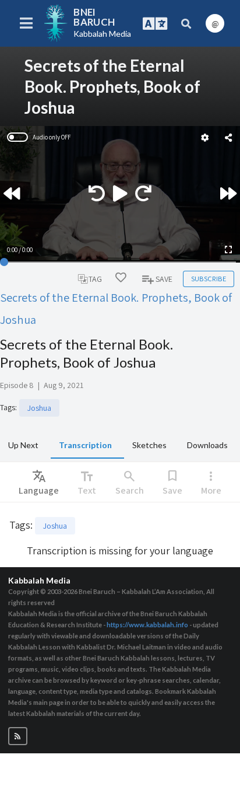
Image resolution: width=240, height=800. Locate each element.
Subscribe (208, 279)
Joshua (39, 408)
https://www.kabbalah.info (147, 624)
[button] (17, 736)
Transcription (85, 445)
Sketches (149, 445)
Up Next (23, 445)
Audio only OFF (51, 137)
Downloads (207, 445)
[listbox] (38, 482)
